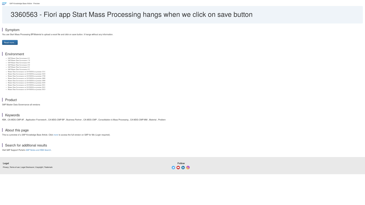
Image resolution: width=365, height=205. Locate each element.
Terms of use (15, 167)
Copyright (39, 167)
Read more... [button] (10, 42)
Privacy (6, 167)
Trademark (48, 167)
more (55, 134)
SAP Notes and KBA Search (38, 149)
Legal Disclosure (27, 167)
